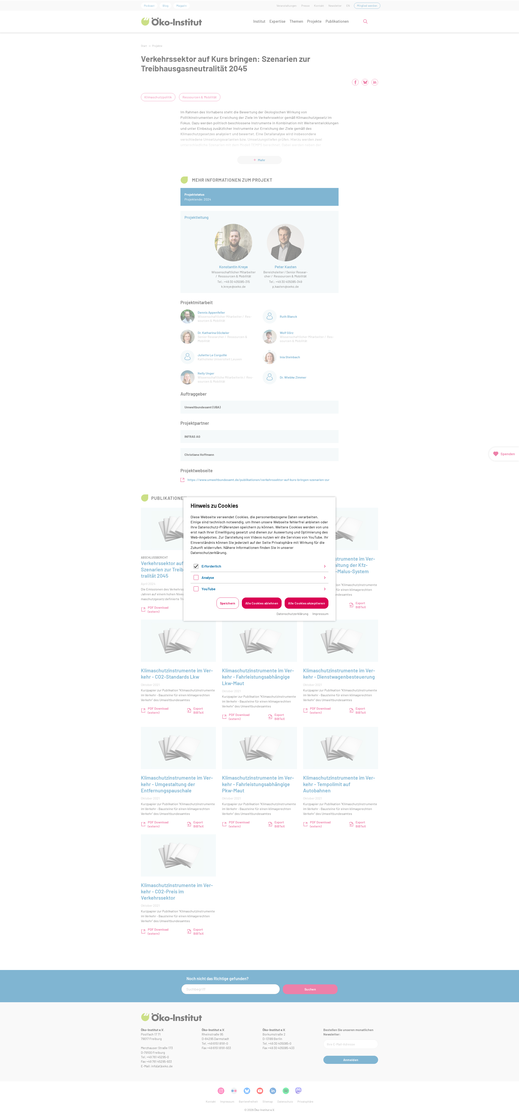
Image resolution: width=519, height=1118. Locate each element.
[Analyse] (196, 578)
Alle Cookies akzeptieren (306, 603)
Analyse (208, 577)
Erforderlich (211, 566)
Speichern (227, 603)
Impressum (320, 614)
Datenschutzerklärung (208, 552)
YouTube (209, 589)
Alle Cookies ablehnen (261, 603)
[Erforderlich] (196, 567)
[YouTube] (196, 590)
